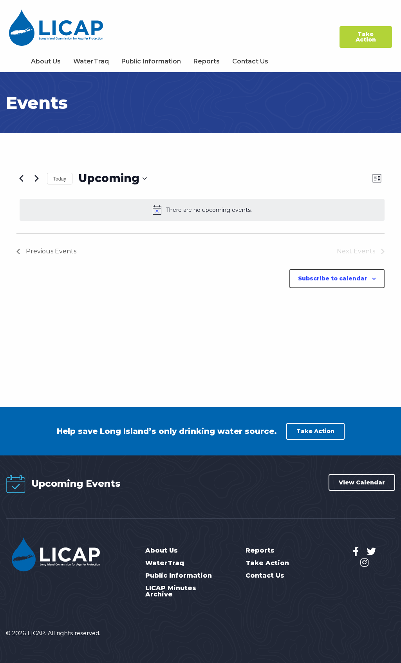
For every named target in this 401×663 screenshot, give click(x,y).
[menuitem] (46, 61)
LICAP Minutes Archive (170, 591)
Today (59, 178)
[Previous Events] (21, 178)
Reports (206, 61)
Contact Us (250, 61)
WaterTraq (91, 61)
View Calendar (362, 482)
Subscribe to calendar (332, 278)
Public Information (151, 61)
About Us (46, 61)
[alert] (202, 210)
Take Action (366, 37)
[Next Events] (36, 178)
